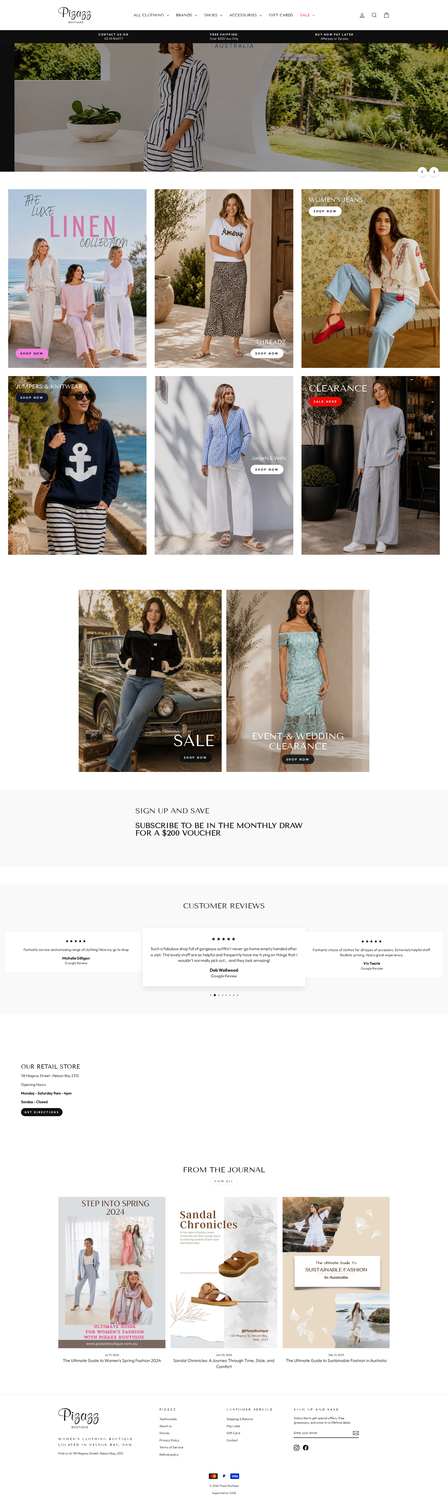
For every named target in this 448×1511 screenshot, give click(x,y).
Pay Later (234, 1426)
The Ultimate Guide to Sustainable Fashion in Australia (336, 1360)
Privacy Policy (169, 1440)
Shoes (211, 15)
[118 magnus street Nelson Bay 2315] (224, 1090)
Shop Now (74, 109)
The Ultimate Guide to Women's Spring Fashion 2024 (112, 1360)
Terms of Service (171, 1447)
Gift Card (233, 1433)
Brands (185, 15)
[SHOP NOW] (77, 278)
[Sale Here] (370, 465)
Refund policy (168, 1454)
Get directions (41, 1112)
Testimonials (168, 1419)
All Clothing (149, 15)
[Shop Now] (224, 278)
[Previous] (422, 171)
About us (165, 1426)
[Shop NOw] (77, 465)
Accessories (243, 15)
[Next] (434, 171)
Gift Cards (281, 15)
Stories (164, 1433)
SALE (305, 15)
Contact (232, 1440)
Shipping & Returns (240, 1419)
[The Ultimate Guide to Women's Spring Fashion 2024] (111, 1272)
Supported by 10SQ (224, 1493)
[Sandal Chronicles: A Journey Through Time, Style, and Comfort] (224, 1272)
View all (224, 1181)
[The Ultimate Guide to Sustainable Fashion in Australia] (336, 1272)
